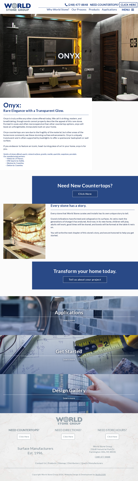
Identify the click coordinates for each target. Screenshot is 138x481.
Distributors (74, 463)
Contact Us (40, 463)
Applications (109, 9)
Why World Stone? (58, 9)
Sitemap (62, 463)
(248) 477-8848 (78, 4)
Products (94, 9)
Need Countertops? (104, 4)
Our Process (79, 9)
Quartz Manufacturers (92, 463)
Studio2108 (100, 474)
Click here (128, 4)
